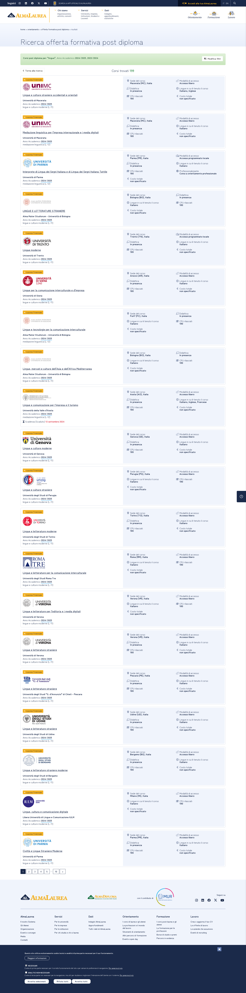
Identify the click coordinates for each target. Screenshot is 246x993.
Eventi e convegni (28, 932)
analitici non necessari (39, 972)
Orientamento (195, 17)
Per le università (61, 921)
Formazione (214, 17)
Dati (107, 10)
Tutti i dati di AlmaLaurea (99, 928)
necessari (32, 965)
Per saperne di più (115, 968)
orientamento (33, 29)
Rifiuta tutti (62, 981)
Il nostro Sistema (27, 921)
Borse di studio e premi (167, 934)
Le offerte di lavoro (199, 925)
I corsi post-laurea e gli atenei (167, 923)
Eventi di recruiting (199, 932)
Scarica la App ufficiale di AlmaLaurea (75, 3)
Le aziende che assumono (202, 928)
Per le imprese (61, 925)
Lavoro (231, 17)
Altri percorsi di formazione (134, 935)
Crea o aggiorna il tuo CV (202, 921)
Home (22, 29)
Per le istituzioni (61, 928)
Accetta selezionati (37, 981)
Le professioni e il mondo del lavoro (134, 927)
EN (227, 3)
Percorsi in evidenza (165, 938)
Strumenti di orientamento (134, 931)
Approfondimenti (96, 925)
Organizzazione (27, 928)
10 (56, 871)
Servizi (84, 10)
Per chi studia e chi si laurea (67, 932)
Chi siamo (62, 10)
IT (224, 3)
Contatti (24, 939)
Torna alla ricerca (34, 70)
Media (22, 936)
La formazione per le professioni (166, 929)
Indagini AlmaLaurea (97, 921)
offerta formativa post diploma (55, 29)
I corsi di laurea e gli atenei (134, 921)
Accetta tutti (81, 981)
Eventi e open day (130, 939)
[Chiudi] (219, 949)
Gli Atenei (24, 925)
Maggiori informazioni (37, 958)
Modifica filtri (214, 58)
